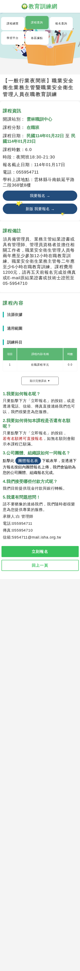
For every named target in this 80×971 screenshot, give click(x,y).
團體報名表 (28, 461)
